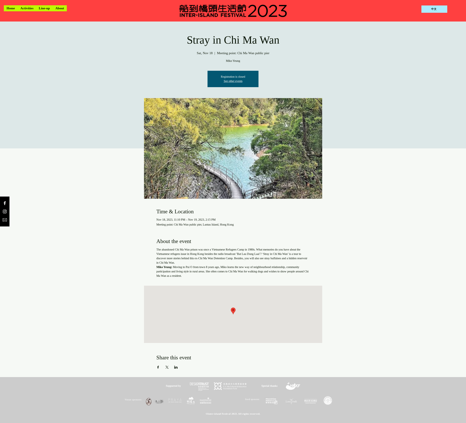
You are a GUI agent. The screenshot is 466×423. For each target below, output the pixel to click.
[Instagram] (4, 211)
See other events (233, 81)
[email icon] (4, 219)
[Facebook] (4, 203)
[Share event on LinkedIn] (176, 367)
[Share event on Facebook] (158, 367)
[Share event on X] (167, 367)
